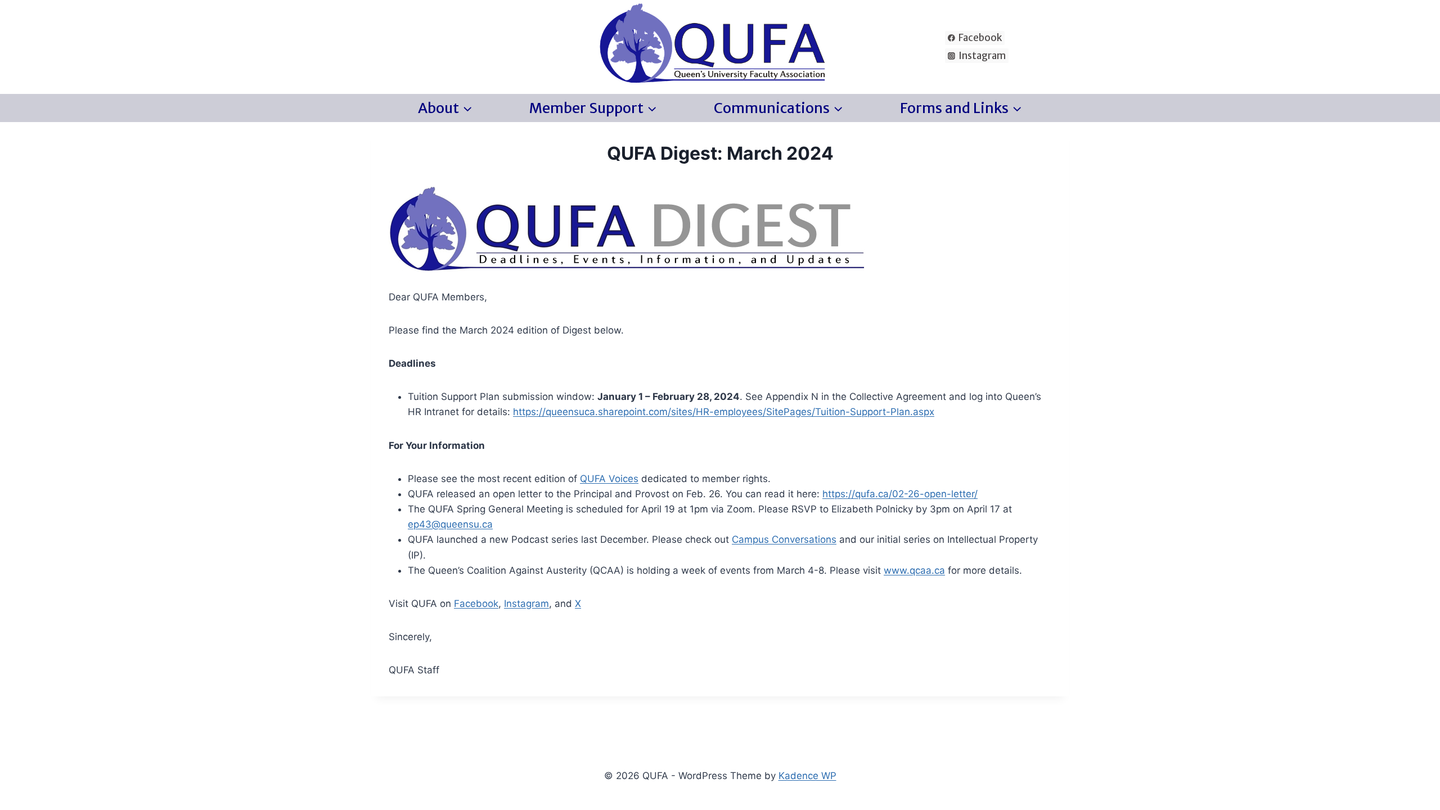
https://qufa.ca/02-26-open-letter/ (900, 494)
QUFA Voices (609, 478)
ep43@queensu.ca (450, 524)
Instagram (526, 603)
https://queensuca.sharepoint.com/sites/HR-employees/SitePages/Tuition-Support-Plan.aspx (723, 411)
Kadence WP (807, 775)
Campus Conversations (784, 539)
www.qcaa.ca (914, 570)
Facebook (476, 603)
